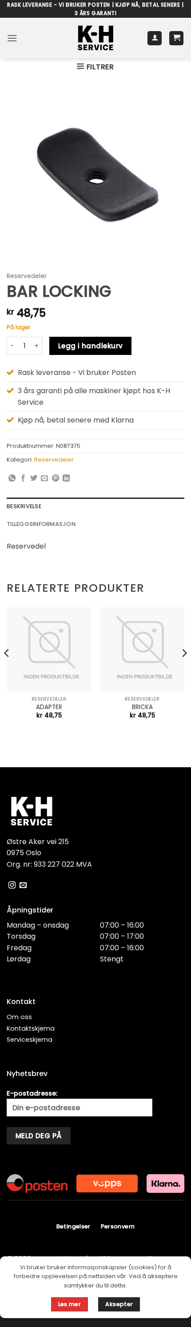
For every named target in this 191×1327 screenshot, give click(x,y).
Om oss (19, 1016)
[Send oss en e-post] (23, 885)
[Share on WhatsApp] (12, 478)
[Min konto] (154, 38)
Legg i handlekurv (90, 346)
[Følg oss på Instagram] (12, 885)
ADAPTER (49, 707)
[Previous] (7, 670)
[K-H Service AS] (95, 38)
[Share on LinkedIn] (66, 478)
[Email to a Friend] (44, 478)
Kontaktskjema (31, 1028)
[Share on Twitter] (33, 478)
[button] (12, 38)
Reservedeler (27, 276)
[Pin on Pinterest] (55, 478)
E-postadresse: (32, 1093)
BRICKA (142, 707)
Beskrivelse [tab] (24, 506)
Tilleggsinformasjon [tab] (41, 524)
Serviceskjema (29, 1039)
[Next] (184, 670)
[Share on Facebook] (23, 478)
